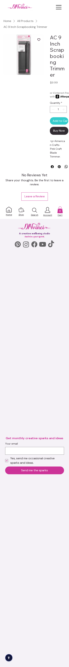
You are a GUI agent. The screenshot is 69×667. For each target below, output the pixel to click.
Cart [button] (60, 215)
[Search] (34, 210)
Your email (11, 443)
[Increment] (64, 109)
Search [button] (34, 214)
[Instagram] (26, 244)
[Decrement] (52, 109)
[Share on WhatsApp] (66, 166)
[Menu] (58, 7)
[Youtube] (43, 244)
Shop (21, 214)
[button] (60, 209)
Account (47, 215)
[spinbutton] (58, 109)
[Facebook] (34, 244)
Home (9, 214)
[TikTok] (51, 244)
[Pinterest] (18, 244)
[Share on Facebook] (52, 166)
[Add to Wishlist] (39, 39)
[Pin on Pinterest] (59, 166)
